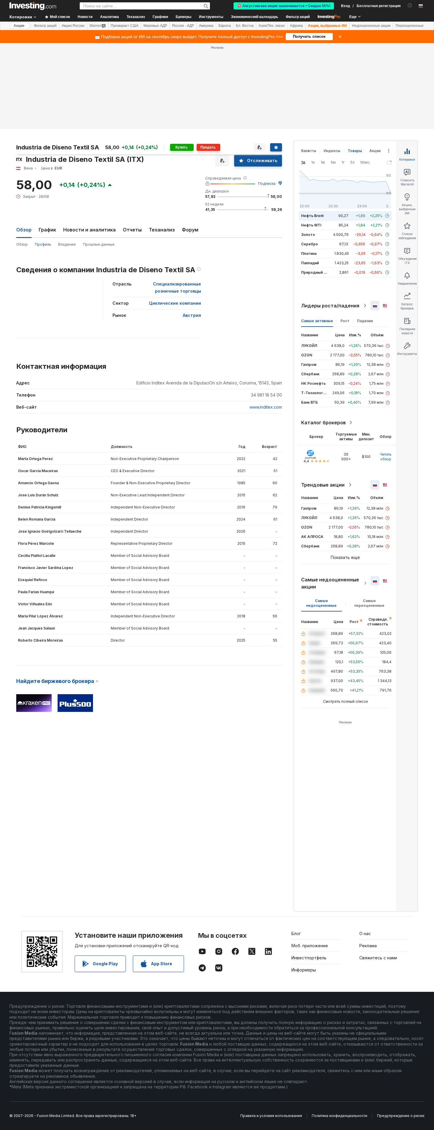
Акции (19, 26)
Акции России (73, 26)
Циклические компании (175, 303)
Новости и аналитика (89, 230)
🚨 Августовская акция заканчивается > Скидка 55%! (283, 6)
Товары (355, 151)
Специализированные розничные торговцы (177, 287)
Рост (345, 321)
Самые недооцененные (321, 603)
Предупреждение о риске (400, 1115)
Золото (308, 234)
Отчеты (132, 230)
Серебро (309, 244)
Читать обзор (385, 456)
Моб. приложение (309, 945)
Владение (67, 244)
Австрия (192, 315)
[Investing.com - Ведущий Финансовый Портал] (32, 6)
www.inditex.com (265, 407)
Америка (206, 26)
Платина (308, 253)
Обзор (22, 244)
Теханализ (162, 230)
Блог (296, 933)
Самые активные (317, 321)
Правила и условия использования (271, 1115)
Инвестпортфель (309, 957)
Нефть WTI (311, 225)
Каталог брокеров (323, 422)
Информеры (303, 969)
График (47, 230)
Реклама (368, 945)
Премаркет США (124, 26)
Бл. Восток (245, 26)
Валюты (308, 151)
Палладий (310, 263)
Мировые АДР (155, 26)
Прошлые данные (99, 244)
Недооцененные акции (371, 26)
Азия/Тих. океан (272, 26)
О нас (365, 933)
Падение (365, 321)
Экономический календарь (254, 17)
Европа (224, 26)
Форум (190, 230)
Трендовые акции (323, 485)
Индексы (332, 151)
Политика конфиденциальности (339, 1115)
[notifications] (410, 5)
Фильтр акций (298, 17)
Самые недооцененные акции (330, 583)
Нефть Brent (312, 215)
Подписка (266, 183)
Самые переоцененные (369, 603)
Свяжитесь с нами (378, 957)
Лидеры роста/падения (330, 306)
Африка (296, 26)
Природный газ (315, 272)
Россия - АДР (183, 26)
